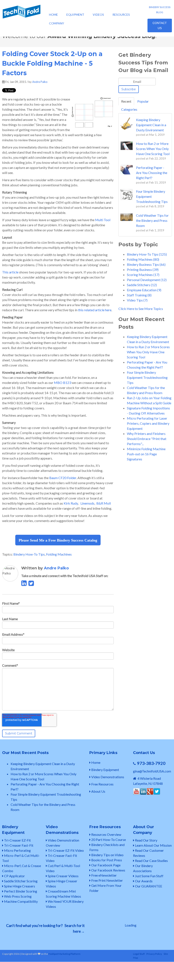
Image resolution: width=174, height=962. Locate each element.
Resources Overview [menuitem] (106, 834)
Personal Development (147, 280)
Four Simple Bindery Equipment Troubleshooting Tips (147, 377)
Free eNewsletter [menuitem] (104, 875)
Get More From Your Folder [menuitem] (105, 888)
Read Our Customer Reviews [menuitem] (148, 852)
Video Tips (137, 300)
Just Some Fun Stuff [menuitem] (148, 876)
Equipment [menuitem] (75, 14)
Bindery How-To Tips (29, 554)
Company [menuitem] (56, 23)
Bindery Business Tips (146, 264)
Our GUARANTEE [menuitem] (148, 886)
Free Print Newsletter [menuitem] (107, 880)
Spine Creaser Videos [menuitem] (63, 876)
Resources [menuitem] (121, 14)
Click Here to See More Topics (140, 309)
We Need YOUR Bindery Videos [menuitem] (65, 903)
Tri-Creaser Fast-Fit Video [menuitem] (61, 858)
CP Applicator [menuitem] (14, 876)
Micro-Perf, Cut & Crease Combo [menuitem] (21, 868)
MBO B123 (62, 383)
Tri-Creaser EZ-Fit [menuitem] (17, 840)
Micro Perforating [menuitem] (17, 850)
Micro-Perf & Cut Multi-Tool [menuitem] (21, 858)
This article (10, 272)
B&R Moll (103, 503)
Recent (126, 101)
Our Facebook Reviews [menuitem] (108, 870)
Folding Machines (59, 554)
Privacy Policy (154, 953)
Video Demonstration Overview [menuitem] (62, 842)
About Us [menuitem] (98, 791)
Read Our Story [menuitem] (145, 840)
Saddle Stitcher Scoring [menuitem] (20, 881)
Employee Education (144, 290)
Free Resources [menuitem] (102, 784)
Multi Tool (102, 220)
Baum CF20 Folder (62, 478)
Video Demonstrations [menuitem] (107, 777)
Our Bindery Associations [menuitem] (143, 868)
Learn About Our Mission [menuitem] (153, 845)
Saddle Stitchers (142, 285)
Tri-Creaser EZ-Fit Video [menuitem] (65, 850)
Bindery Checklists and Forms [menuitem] (107, 847)
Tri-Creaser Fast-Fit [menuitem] (18, 845)
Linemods (87, 503)
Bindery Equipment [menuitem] (105, 770)
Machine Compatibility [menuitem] (20, 901)
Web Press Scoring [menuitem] (17, 896)
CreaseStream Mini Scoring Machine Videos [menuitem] (63, 893)
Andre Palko (40, 81)
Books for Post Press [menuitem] (106, 860)
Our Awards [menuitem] (143, 881)
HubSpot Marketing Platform (64, 953)
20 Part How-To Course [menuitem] (108, 840)
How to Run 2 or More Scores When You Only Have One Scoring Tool (148, 352)
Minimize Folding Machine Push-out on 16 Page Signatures (146, 454)
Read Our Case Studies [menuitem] (151, 861)
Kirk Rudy (71, 503)
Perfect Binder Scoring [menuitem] (20, 891)
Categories (129, 109)
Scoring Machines (143, 275)
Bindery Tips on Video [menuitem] (107, 855)
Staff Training (139, 295)
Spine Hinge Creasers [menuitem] (19, 886)
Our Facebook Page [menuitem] (106, 865)
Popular (143, 101)
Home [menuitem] (53, 14)
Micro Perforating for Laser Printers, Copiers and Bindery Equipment (148, 423)
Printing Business (143, 269)
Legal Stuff (139, 953)
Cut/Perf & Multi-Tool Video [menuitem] (63, 868)
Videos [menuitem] (98, 14)
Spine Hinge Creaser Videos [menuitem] (61, 883)
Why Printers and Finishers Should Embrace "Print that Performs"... (146, 438)
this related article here (94, 310)
